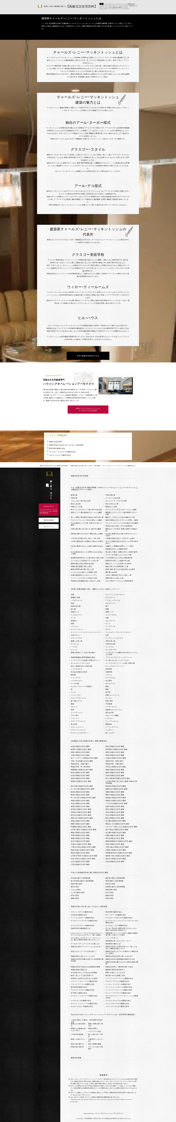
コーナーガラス (111, 615)
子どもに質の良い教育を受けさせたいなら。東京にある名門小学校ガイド (122, 929)
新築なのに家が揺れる (78, 1025)
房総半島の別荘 (76, 884)
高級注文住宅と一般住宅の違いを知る (119, 967)
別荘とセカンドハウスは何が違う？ (84, 951)
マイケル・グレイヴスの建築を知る (118, 1000)
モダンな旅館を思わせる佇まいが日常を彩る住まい (122, 542)
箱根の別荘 (75, 898)
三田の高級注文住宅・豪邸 (80, 864)
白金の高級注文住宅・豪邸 (80, 775)
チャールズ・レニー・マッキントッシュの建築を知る (122, 997)
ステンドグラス (76, 638)
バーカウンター (76, 680)
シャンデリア (76, 678)
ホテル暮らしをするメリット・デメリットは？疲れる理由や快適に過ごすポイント (86, 939)
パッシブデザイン (112, 938)
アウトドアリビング (78, 721)
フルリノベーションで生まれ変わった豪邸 (86, 520)
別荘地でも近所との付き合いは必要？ (84, 978)
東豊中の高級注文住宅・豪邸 (81, 749)
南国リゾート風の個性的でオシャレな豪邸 (86, 512)
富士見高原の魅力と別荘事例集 (82, 881)
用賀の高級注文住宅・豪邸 (80, 821)
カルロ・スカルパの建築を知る (60, 455)
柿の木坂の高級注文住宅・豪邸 (82, 786)
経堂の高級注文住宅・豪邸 (80, 806)
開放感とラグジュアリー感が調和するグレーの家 (122, 513)
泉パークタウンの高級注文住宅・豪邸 (84, 758)
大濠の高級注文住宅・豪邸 (80, 755)
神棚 (107, 609)
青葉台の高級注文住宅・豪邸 (81, 781)
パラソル (109, 675)
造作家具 (109, 669)
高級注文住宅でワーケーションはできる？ (86, 946)
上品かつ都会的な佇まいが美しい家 (119, 575)
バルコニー (110, 718)
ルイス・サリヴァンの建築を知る (83, 925)
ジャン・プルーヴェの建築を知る (117, 1003)
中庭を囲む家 (110, 495)
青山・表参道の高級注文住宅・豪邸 (118, 778)
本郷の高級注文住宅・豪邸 (80, 800)
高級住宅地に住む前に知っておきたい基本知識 (66, 445)
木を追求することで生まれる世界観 (84, 972)
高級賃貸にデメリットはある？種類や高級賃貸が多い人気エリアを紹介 (122, 934)
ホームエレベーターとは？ (80, 663)
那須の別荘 (75, 887)
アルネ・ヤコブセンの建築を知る (83, 990)
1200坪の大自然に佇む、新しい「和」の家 (85, 538)
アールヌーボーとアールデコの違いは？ (85, 944)
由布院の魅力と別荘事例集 (115, 887)
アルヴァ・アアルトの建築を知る (117, 981)
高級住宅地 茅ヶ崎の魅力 (80, 767)
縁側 (72, 623)
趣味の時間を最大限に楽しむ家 (82, 569)
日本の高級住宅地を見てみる (88, 356)
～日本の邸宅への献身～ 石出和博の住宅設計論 (86, 1021)
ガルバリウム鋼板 (112, 715)
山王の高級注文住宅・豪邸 (80, 861)
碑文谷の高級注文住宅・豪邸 (81, 815)
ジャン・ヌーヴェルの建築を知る (117, 1006)
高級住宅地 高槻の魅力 (80, 764)
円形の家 (74, 498)
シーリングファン (112, 727)
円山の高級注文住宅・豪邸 (115, 815)
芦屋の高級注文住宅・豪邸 (80, 835)
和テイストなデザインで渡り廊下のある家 (86, 509)
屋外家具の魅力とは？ (114, 944)
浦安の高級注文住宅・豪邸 (80, 752)
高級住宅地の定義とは (79, 969)
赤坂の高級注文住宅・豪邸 (80, 778)
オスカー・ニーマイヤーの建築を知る (84, 921)
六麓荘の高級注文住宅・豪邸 (116, 850)
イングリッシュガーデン (114, 638)
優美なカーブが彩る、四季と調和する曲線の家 (121, 530)
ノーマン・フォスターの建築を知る (118, 984)
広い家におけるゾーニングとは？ (118, 660)
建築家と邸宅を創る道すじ (115, 969)
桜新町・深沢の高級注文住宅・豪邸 (118, 856)
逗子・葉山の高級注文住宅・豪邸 (117, 829)
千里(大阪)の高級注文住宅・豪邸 (117, 847)
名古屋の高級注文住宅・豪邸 (116, 832)
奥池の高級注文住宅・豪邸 (115, 844)
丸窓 (107, 635)
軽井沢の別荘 (110, 884)
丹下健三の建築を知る (79, 993)
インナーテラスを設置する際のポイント (85, 660)
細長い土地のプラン (78, 1039)
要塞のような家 (111, 506)
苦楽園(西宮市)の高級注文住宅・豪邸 (119, 853)
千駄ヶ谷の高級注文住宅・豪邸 (82, 761)
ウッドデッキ (110, 626)
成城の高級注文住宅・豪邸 (115, 770)
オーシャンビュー (77, 629)
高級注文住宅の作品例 (79, 476)
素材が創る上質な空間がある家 (82, 563)
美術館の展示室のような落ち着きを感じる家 (87, 558)
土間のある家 (110, 644)
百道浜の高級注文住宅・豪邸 (81, 809)
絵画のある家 (76, 606)
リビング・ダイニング (78, 698)
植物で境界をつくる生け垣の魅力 (83, 652)
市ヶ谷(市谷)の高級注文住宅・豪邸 (83, 797)
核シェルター (110, 733)
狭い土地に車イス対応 (95, 1035)
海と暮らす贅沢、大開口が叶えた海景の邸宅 (121, 552)
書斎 (72, 704)
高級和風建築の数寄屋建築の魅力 (83, 657)
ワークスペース (76, 712)
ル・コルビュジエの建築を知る (117, 925)
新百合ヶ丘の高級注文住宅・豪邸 (117, 824)
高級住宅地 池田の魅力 (114, 761)
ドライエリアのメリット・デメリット (119, 657)
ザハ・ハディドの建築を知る (116, 915)
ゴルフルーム (110, 621)
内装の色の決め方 (77, 1047)
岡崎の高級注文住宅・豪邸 (80, 824)
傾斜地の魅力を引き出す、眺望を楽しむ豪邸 (87, 534)
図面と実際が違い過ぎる (95, 1025)
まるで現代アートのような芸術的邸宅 (119, 581)
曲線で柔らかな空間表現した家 (117, 566)
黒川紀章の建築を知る (114, 912)
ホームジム (75, 644)
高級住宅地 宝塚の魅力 (114, 764)
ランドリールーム (112, 721)
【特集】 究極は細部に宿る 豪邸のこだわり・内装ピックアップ (95, 589)
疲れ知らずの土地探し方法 (115, 975)
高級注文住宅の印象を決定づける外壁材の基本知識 (87, 960)
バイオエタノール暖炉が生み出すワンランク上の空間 (122, 653)
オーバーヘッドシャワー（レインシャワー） (86, 632)
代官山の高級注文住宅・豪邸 (116, 767)
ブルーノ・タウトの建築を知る (82, 912)
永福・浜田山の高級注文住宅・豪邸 (83, 858)
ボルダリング (110, 603)
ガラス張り (75, 715)
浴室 (72, 710)
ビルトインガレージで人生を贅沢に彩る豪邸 (122, 523)
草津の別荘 (110, 898)
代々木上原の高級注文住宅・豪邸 (83, 789)
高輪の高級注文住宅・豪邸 (115, 792)
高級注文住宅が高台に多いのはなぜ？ (119, 956)
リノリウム (110, 647)
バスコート (75, 626)
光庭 (72, 594)
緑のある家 (110, 712)
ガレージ (74, 707)
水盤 (107, 618)
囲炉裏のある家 (111, 572)
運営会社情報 (49, 520)
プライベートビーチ (78, 730)
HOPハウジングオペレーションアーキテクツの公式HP (88, 409)
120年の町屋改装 (77, 1034)
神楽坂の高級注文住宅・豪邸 (116, 797)
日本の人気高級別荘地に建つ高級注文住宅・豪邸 (89, 872)
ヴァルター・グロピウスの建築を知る (62, 452)
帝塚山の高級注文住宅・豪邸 (81, 844)
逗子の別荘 (110, 892)
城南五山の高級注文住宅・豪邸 (117, 789)
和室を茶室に (93, 1028)
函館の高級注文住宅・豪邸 (80, 838)
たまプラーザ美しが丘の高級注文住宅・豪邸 (121, 827)
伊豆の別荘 (75, 895)
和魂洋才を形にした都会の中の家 (118, 560)
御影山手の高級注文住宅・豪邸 (82, 818)
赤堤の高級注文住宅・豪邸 (115, 812)
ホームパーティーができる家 (116, 501)
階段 (107, 689)
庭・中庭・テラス (76, 701)
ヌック (108, 623)
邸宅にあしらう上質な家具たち (82, 975)
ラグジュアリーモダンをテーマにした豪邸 (121, 509)
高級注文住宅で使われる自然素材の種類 (85, 967)
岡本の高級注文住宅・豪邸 (115, 746)
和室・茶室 (109, 701)
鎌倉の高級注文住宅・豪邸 (80, 832)
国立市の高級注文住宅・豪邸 (116, 858)
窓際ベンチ (110, 612)
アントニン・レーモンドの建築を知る (119, 987)
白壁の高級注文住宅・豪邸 (115, 806)
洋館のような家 (76, 506)
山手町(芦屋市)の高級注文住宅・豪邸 (84, 856)
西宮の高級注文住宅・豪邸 (80, 853)
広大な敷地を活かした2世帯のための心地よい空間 (87, 553)
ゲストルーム (110, 597)
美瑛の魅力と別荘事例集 (114, 881)
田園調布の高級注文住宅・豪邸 (82, 770)
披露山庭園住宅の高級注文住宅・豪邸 (119, 841)
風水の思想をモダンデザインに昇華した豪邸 (122, 520)
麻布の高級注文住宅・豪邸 (115, 772)
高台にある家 (76, 504)
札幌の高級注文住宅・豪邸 (115, 835)
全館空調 (109, 672)
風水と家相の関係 (94, 1044)
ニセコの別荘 (76, 889)
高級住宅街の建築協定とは (80, 928)
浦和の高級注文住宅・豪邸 (115, 752)
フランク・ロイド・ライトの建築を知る (119, 978)
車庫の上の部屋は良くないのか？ (78, 1029)
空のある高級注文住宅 (79, 672)
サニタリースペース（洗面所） (81, 686)
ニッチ (73, 618)
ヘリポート (110, 730)
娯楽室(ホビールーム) (113, 710)
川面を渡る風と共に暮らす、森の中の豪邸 (86, 529)
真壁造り (74, 621)
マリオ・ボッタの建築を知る (81, 1000)
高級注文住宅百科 (55, 442)
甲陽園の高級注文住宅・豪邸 (81, 827)
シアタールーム (111, 707)
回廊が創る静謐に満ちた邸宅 (81, 566)
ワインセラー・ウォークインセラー (118, 632)
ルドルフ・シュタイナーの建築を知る (84, 996)
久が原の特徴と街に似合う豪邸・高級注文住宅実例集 (121, 782)
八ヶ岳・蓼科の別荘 (78, 892)
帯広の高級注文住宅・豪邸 (115, 838)
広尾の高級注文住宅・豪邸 (115, 775)
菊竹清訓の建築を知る (57, 448)
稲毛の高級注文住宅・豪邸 (115, 809)
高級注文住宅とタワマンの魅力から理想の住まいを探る (122, 952)
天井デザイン (76, 635)
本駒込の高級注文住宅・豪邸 (116, 800)
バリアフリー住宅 (94, 1031)
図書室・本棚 (75, 597)
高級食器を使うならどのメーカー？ (118, 941)
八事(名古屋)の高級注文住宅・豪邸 (83, 847)
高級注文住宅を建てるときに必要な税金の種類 (122, 963)
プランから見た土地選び (95, 1048)
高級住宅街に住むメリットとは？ (83, 956)
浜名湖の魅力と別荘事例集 (80, 878)
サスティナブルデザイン (80, 733)
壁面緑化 (109, 724)
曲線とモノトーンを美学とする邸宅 (119, 563)
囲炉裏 (73, 675)
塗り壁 (73, 609)
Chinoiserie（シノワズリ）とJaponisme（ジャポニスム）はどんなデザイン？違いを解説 (87, 934)
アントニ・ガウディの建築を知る (83, 918)
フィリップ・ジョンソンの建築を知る (119, 990)
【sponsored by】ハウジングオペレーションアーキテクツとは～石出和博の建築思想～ (103, 1014)
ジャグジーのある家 (113, 498)
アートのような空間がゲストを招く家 (85, 560)
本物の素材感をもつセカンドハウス (84, 575)
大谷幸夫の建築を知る (79, 915)
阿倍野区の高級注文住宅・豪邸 (117, 749)
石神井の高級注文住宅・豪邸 (81, 812)
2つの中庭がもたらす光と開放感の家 (119, 558)
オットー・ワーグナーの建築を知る (118, 993)
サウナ (108, 629)
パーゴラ (74, 647)
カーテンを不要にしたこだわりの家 (119, 555)
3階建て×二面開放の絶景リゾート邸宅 (119, 546)
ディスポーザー (111, 650)
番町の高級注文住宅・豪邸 (115, 795)
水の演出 (109, 680)
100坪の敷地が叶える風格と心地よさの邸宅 (87, 541)
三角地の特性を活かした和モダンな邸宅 (120, 538)
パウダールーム (76, 600)
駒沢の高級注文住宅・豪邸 (115, 818)
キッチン (109, 698)
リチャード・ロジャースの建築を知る (84, 981)
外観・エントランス (112, 695)
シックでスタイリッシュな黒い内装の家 (120, 663)
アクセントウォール (113, 600)
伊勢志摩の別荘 (111, 889)
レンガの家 (75, 683)
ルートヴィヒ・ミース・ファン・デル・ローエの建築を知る (122, 921)
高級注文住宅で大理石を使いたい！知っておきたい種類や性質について (121, 947)
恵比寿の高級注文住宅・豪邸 (116, 786)
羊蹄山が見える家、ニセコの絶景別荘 (119, 526)
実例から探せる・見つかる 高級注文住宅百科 (103, 1118)
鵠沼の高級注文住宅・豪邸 (80, 792)
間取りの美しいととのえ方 (115, 972)
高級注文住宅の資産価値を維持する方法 (120, 959)
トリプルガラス (76, 669)
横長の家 (74, 495)
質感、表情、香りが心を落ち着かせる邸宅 (120, 569)
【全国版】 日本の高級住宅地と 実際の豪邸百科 (89, 741)
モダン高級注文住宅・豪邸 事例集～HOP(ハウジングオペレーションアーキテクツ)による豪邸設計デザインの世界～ (104, 488)
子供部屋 (109, 704)
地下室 (108, 692)
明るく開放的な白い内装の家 (81, 666)
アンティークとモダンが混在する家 (84, 578)
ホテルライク (110, 683)
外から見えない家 (112, 504)
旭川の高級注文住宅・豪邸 (80, 841)
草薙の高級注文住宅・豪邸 (115, 755)
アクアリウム (110, 678)
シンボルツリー (76, 615)
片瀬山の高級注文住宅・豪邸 (116, 758)
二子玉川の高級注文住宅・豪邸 (117, 803)
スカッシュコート (77, 727)
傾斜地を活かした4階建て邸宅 (117, 549)
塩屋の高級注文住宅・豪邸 (80, 746)
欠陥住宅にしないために (95, 1040)
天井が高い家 (110, 641)
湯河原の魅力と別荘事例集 (115, 878)
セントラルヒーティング (114, 666)
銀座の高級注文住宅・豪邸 (80, 795)
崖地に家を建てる (77, 1044)
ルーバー (74, 650)
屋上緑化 (74, 724)
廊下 (107, 606)
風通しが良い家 (76, 641)
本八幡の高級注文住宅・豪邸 (116, 821)
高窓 (72, 603)
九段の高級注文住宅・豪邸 (115, 861)
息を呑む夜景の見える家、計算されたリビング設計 (121, 534)
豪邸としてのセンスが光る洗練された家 (120, 517)
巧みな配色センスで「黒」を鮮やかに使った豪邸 (86, 524)
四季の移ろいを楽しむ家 (114, 578)
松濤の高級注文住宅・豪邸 (80, 772)
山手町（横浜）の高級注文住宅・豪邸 (83, 829)
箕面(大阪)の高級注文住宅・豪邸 (82, 850)
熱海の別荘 (110, 895)
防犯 (107, 686)
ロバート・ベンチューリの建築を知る (84, 1003)
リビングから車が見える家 (80, 501)
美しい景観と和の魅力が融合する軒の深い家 (87, 517)
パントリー (75, 718)
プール (73, 692)
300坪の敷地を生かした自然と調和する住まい (87, 547)
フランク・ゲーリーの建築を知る (83, 984)
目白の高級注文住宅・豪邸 (80, 803)
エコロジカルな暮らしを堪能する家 (84, 572)
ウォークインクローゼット (115, 594)
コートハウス (76, 695)
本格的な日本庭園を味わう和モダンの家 (85, 581)
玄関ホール (75, 612)
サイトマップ (49, 526)
